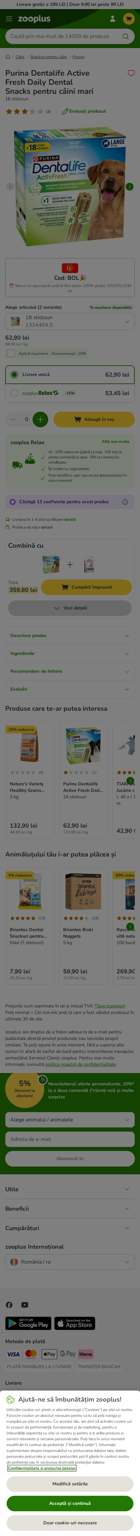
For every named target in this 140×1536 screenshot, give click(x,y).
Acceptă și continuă (70, 1503)
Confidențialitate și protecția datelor (42, 1468)
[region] (70, 1463)
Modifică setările (70, 1484)
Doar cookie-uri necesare (70, 1523)
